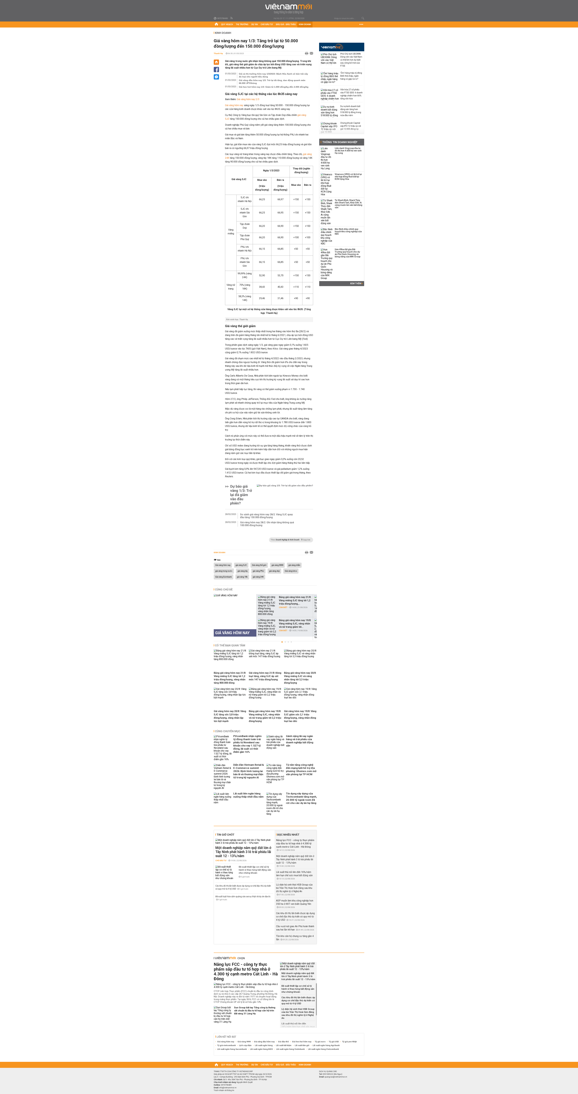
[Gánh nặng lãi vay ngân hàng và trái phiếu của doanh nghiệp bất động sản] (275, 748)
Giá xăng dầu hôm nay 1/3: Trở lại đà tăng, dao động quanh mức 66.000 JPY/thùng (272, 81)
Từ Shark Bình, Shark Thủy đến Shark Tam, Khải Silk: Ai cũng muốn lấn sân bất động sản (348, 204)
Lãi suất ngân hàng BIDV (261, 1049)
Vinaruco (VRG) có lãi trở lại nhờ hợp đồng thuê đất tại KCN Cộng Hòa (348, 176)
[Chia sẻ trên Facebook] (216, 69)
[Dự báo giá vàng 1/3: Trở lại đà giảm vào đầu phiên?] (285, 494)
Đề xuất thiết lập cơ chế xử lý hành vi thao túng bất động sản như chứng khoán (255, 870)
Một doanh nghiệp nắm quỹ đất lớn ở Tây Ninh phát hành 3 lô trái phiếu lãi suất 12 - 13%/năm (243, 852)
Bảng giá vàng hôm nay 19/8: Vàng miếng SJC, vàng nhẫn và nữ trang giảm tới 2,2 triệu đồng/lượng (265, 716)
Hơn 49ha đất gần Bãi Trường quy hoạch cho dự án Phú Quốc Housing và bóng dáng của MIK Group (347, 253)
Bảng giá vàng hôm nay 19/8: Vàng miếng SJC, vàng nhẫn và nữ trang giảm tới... (295, 623)
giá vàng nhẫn (294, 565)
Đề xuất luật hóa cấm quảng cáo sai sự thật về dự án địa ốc (242, 896)
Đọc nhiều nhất (288, 834)
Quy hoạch (227, 24)
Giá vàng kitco (291, 571)
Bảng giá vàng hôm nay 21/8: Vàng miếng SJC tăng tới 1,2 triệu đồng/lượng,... (295, 600)
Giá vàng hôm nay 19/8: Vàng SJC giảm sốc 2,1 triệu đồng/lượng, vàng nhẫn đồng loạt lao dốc (300, 716)
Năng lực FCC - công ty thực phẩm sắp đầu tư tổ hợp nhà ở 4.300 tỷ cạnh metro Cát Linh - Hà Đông (295, 843)
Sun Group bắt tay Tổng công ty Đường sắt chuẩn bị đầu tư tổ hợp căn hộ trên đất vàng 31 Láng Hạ (254, 1010)
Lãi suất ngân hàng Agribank (326, 1045)
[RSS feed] (231, 18)
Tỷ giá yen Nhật (349, 1041)
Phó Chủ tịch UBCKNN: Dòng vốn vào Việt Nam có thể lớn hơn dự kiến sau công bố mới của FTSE (351, 60)
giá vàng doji (274, 571)
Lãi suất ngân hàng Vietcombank (323, 1049)
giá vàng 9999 (277, 565)
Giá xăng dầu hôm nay (264, 1041)
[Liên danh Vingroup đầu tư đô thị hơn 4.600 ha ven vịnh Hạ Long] (327, 158)
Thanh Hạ (218, 53)
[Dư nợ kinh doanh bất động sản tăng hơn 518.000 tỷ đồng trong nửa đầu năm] (330, 111)
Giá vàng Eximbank (223, 577)
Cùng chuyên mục (227, 731)
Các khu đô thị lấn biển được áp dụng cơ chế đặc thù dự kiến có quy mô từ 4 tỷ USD (295, 916)
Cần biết (283, 607)
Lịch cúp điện (245, 1045)
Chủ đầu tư (267, 24)
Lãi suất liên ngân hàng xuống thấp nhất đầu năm (248, 795)
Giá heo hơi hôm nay (301, 1041)
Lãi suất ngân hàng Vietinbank (290, 1049)
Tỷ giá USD (334, 1041)
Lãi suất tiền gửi (302, 1045)
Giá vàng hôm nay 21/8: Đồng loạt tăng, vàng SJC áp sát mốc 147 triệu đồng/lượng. (265, 676)
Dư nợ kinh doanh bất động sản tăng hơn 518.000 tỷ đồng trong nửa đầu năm (350, 110)
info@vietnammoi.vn (227, 1088)
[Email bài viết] (310, 53)
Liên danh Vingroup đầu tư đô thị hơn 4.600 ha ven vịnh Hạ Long (348, 150)
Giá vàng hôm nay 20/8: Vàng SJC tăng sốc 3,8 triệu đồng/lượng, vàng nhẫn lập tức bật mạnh (230, 716)
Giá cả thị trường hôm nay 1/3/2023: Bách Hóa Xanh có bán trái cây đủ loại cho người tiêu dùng (273, 75)
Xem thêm (356, 283)
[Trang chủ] (216, 24)
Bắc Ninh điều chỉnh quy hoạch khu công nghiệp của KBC (348, 231)
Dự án (254, 24)
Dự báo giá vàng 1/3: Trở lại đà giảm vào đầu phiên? (241, 494)
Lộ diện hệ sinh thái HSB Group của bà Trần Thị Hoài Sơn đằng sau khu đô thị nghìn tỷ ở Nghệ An (294, 888)
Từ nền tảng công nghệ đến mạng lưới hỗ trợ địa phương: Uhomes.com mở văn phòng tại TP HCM (301, 769)
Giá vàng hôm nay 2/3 (248, 99)
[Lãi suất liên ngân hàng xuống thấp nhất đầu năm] (223, 803)
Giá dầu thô (283, 1041)
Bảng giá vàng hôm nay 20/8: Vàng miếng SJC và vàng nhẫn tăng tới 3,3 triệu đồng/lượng (300, 677)
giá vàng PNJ (258, 571)
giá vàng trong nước (223, 571)
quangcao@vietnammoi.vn (336, 1077)
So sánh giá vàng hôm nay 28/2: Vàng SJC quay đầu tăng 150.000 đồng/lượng (266, 516)
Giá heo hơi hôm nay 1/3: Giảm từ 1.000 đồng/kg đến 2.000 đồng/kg (273, 87)
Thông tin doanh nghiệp (339, 142)
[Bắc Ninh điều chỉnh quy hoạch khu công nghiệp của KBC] (327, 236)
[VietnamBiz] (332, 46)
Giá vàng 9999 (244, 1041)
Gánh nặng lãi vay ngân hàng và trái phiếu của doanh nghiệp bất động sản (299, 741)
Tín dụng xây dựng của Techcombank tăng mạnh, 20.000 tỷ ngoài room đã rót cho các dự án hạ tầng (301, 798)
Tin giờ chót (225, 834)
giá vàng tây (243, 571)
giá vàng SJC (241, 565)
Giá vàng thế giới (259, 565)
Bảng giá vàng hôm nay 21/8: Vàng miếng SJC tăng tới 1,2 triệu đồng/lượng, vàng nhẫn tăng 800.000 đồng (230, 677)
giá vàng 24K (258, 577)
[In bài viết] (305, 53)
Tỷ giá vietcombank (226, 1045)
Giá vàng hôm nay (234, 105)
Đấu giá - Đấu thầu (286, 24)
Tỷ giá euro (320, 1041)
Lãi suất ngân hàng (264, 1045)
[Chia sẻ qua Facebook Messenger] (216, 77)
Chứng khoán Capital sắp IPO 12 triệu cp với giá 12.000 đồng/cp (350, 126)
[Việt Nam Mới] (289, 9)
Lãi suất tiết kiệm (283, 1045)
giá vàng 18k (242, 577)
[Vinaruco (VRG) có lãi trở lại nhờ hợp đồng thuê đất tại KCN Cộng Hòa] (327, 184)
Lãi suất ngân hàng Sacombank (232, 1049)
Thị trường (242, 24)
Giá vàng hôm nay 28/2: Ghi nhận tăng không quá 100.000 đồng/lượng (267, 524)
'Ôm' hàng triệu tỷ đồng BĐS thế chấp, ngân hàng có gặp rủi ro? (351, 76)
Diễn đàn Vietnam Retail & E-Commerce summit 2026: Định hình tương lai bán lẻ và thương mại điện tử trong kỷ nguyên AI (248, 771)
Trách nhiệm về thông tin (224, 1090)
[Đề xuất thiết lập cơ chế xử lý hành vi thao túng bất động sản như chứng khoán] (224, 872)
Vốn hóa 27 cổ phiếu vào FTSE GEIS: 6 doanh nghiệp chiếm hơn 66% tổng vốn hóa (351, 94)
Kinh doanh (305, 24)
